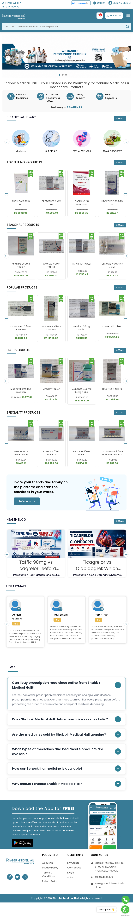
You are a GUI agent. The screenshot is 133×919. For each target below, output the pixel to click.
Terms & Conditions (48, 874)
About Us (47, 862)
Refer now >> (26, 501)
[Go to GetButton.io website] (125, 916)
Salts (70, 877)
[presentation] (8, 58)
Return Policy (50, 881)
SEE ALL (120, 118)
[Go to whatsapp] (125, 909)
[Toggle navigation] (128, 15)
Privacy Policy (50, 867)
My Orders (73, 862)
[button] (59, 75)
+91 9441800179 (10, 6)
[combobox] (8, 26)
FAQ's (70, 872)
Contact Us (74, 867)
